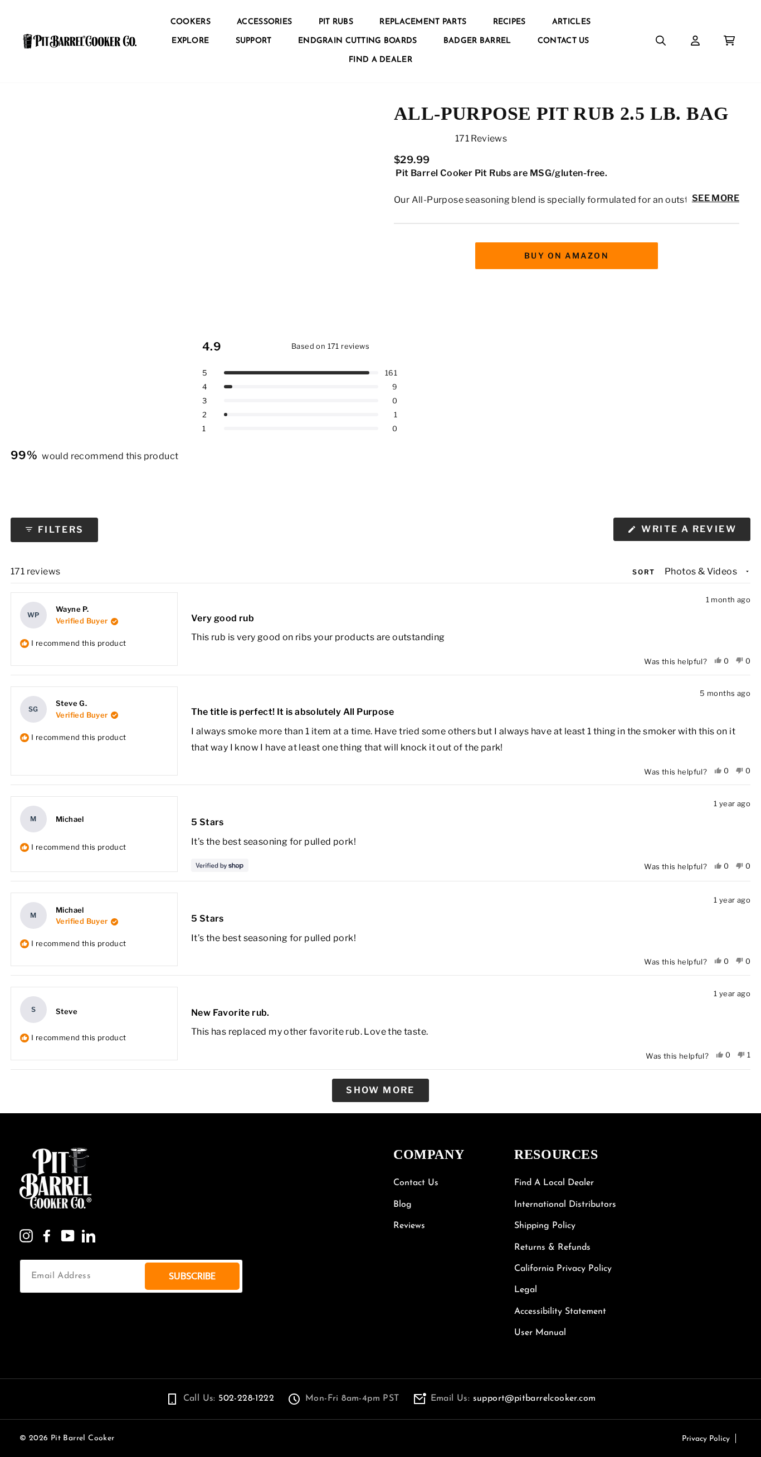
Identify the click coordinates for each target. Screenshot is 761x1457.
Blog (402, 1204)
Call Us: (228, 1398)
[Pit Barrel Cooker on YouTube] (68, 1235)
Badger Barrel (477, 41)
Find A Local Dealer (554, 1182)
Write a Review (694, 532)
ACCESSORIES (264, 22)
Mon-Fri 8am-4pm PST (352, 1398)
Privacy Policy (706, 1439)
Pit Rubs (336, 22)
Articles (571, 22)
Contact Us (563, 41)
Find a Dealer (380, 60)
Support (254, 41)
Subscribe (192, 1276)
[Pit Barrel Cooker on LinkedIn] (88, 1235)
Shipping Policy (544, 1225)
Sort (645, 572)
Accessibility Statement (560, 1311)
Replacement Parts (422, 22)
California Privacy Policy (563, 1268)
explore (190, 41)
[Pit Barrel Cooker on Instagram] (26, 1235)
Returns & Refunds (552, 1247)
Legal (525, 1289)
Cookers (190, 22)
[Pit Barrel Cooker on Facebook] (46, 1235)
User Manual (540, 1332)
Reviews (409, 1225)
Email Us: (513, 1398)
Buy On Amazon (566, 255)
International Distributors (565, 1204)
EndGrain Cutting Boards (357, 41)
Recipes (509, 22)
